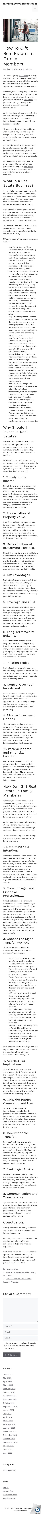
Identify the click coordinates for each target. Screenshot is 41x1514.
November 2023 (10, 1435)
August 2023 (8, 1446)
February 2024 (9, 1424)
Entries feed (8, 1491)
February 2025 (9, 1389)
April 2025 (7, 1381)
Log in (6, 1488)
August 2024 (8, 1410)
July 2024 (7, 1414)
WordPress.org (9, 1498)
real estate (23, 76)
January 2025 (9, 1392)
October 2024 (9, 1403)
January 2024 (9, 1428)
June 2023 (7, 1449)
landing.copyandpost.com (20, 3)
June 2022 (7, 1453)
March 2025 (8, 1385)
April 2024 (7, 1417)
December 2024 (10, 1396)
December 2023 (10, 1431)
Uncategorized (12, 1269)
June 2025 (7, 1374)
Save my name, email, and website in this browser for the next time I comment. (20, 1345)
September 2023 (10, 1442)
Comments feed (10, 1495)
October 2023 (9, 1439)
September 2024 (10, 1406)
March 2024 (8, 1421)
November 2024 (10, 1399)
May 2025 (7, 1378)
